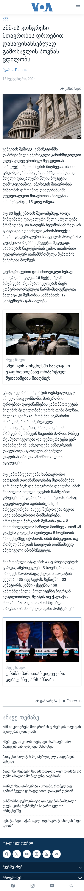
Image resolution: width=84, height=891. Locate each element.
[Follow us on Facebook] (7, 854)
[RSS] (46, 854)
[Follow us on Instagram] (37, 854)
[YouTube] (52, 885)
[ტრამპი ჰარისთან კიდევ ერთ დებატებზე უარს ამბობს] (42, 641)
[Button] (71, 88)
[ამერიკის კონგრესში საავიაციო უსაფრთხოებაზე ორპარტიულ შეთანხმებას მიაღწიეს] (42, 334)
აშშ (5, 19)
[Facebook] (13, 885)
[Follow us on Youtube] (27, 854)
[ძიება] (71, 885)
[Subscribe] (56, 854)
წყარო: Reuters (15, 70)
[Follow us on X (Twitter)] (16, 854)
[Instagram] (32, 885)
